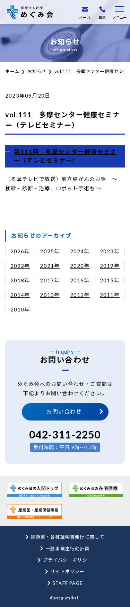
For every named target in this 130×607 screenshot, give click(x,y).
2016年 (80, 280)
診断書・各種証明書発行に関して (68, 537)
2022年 (20, 266)
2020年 (80, 266)
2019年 (110, 266)
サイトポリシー (67, 571)
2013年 (50, 295)
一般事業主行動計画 (67, 548)
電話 (102, 17)
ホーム (12, 71)
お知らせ (36, 71)
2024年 (80, 251)
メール (85, 17)
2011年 (110, 295)
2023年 (110, 251)
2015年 (110, 280)
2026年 (20, 251)
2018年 (20, 280)
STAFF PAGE (68, 583)
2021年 (50, 266)
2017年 (50, 280)
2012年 (80, 295)
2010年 (20, 309)
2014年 (20, 295)
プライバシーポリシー (67, 560)
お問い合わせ (64, 411)
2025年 (50, 251)
